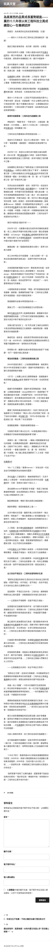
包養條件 (7, 624)
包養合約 (33, 173)
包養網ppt (10, 170)
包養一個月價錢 (26, 188)
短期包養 (11, 277)
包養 (46, 198)
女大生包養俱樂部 (31, 703)
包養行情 (24, 416)
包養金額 (22, 155)
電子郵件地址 (10, 864)
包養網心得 (28, 234)
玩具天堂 (10, 4)
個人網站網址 (9, 877)
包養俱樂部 (26, 527)
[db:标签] (10, 793)
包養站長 (9, 128)
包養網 (10, 76)
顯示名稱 (8, 851)
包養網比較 (13, 531)
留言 (6, 817)
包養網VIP (8, 461)
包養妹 (27, 237)
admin (21, 13)
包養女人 (14, 549)
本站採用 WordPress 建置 (14, 946)
